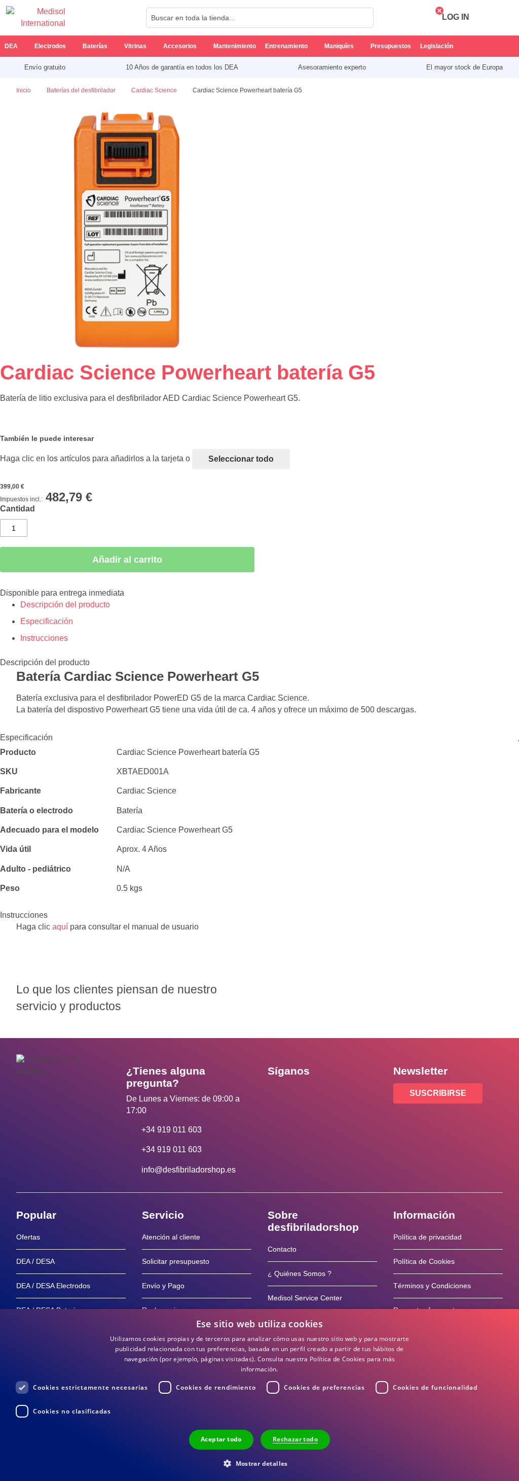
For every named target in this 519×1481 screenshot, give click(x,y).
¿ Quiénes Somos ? (299, 1273)
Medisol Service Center (305, 1298)
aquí (60, 926)
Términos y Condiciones (432, 1286)
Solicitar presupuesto (175, 1261)
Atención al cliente (171, 1237)
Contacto (282, 1249)
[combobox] (260, 18)
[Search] (363, 17)
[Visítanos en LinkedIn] (307, 1094)
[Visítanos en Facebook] (278, 1094)
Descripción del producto (65, 604)
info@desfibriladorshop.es (188, 1169)
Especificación (46, 621)
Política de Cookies (424, 1261)
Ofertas (28, 1237)
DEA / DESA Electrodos (53, 1286)
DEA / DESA (35, 1261)
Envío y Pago (163, 1286)
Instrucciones (44, 638)
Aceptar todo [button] (221, 1439)
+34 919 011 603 (171, 1129)
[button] (259, 1463)
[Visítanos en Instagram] (337, 1094)
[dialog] (259, 1395)
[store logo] (35, 17)
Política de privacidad (427, 1237)
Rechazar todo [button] (295, 1439)
